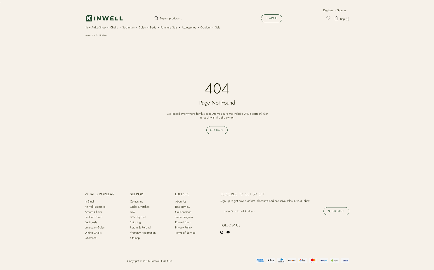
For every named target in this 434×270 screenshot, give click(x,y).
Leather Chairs (93, 217)
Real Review (182, 207)
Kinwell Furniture (104, 18)
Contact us (136, 201)
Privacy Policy (183, 227)
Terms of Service (185, 232)
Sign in (341, 10)
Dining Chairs (93, 232)
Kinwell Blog (182, 222)
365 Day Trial (138, 217)
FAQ (132, 212)
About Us (180, 201)
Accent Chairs (93, 212)
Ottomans (90, 238)
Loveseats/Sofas (94, 227)
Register (328, 10)
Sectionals (91, 222)
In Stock (89, 201)
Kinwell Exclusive (95, 207)
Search (271, 18)
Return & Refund (140, 227)
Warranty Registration (143, 232)
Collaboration (183, 212)
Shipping (135, 222)
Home (87, 35)
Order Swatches (139, 207)
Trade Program (184, 217)
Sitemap (135, 238)
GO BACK (217, 130)
